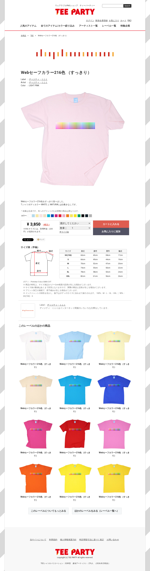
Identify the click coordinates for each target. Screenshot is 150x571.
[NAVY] (86, 215)
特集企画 (125, 25)
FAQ (129, 20)
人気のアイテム (28, 25)
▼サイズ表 (64, 232)
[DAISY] (75, 215)
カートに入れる (111, 224)
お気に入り (114, 20)
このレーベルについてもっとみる (48, 510)
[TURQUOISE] (48, 215)
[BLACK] (82, 215)
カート (123, 20)
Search (127, 6)
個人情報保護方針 (68, 539)
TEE (32, 36)
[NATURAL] (44, 215)
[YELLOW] (71, 215)
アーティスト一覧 (88, 25)
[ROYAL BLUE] (52, 215)
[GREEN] (79, 215)
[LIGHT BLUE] (33, 215)
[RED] (60, 215)
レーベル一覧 (109, 25)
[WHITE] (29, 215)
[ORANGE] (67, 215)
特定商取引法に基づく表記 (91, 539)
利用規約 (53, 539)
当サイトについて (38, 539)
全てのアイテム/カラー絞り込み (58, 25)
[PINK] (63, 215)
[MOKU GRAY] (90, 215)
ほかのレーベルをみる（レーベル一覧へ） (97, 510)
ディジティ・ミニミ (38, 79)
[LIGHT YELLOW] (37, 215)
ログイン (90, 20)
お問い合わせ (113, 539)
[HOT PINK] (56, 215)
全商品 (23, 36)
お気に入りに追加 (111, 231)
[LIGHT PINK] (41, 215)
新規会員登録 (101, 20)
